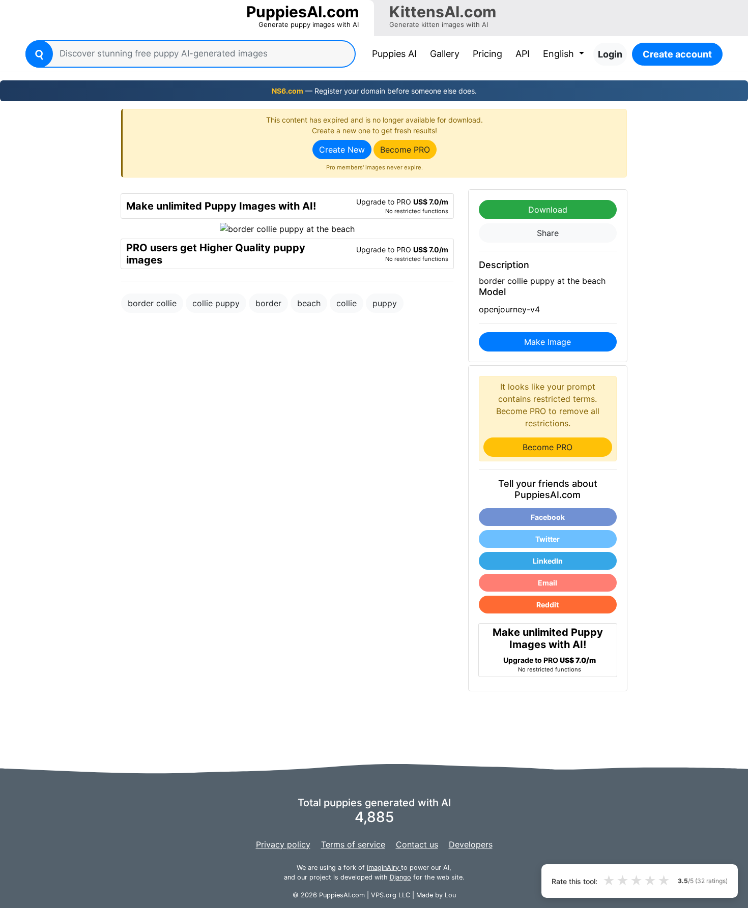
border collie (152, 303)
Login (610, 54)
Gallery (444, 53)
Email (547, 582)
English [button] (560, 53)
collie (346, 303)
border (268, 303)
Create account (677, 54)
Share (548, 233)
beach (309, 303)
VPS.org (383, 895)
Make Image (547, 342)
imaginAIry (384, 867)
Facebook (548, 517)
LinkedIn (548, 560)
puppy (384, 303)
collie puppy (216, 303)
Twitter (547, 539)
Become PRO (405, 149)
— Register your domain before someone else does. (374, 90)
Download (547, 209)
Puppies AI (396, 53)
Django (400, 877)
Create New (342, 149)
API (522, 53)
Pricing (487, 53)
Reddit (547, 604)
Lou (450, 895)
